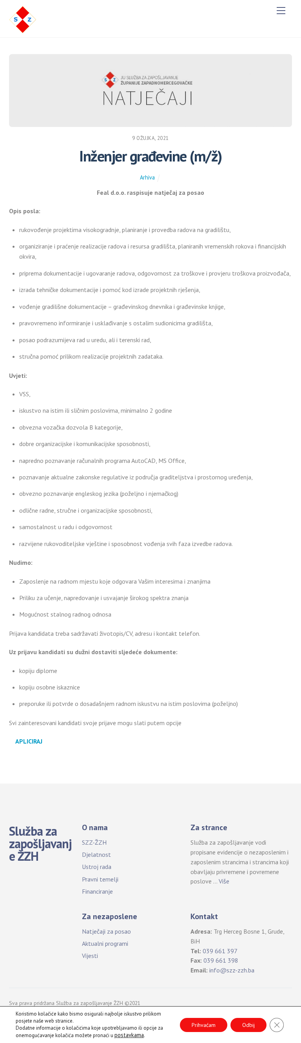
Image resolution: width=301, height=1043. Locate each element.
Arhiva (147, 177)
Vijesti (90, 956)
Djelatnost (96, 854)
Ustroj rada (96, 867)
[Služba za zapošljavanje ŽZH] (22, 18)
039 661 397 (220, 951)
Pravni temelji (100, 879)
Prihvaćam (204, 1024)
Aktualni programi (105, 943)
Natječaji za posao (106, 931)
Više (224, 881)
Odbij (248, 1024)
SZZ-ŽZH (94, 842)
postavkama (129, 1035)
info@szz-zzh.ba (231, 970)
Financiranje (97, 891)
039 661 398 (220, 960)
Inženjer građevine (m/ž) (150, 156)
